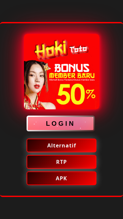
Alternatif (61, 145)
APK (61, 178)
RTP (61, 161)
